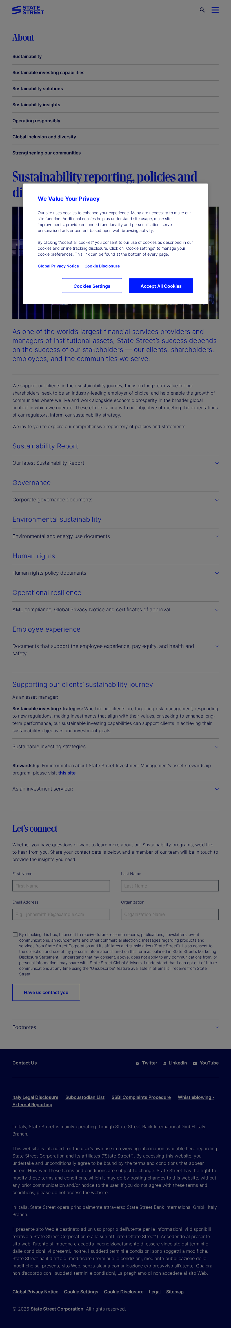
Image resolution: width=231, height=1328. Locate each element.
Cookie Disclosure (102, 266)
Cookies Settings (92, 286)
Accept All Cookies (161, 286)
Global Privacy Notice (58, 266)
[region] (115, 243)
